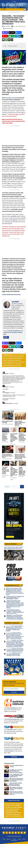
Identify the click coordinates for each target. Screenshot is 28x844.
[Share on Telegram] (16, 36)
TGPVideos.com (11, 730)
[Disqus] (14, 388)
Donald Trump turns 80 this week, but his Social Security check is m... (16, 793)
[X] (10, 833)
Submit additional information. (11, 294)
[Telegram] (19, 833)
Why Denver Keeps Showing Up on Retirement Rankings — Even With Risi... (16, 780)
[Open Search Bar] (21, 9)
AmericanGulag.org (13, 719)
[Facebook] (13, 833)
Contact (14, 839)
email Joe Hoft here (14, 331)
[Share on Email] (9, 39)
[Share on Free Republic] (22, 36)
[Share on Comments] (3, 39)
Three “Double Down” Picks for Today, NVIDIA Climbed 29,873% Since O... (16, 775)
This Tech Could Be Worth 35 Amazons (16, 766)
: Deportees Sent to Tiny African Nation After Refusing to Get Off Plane (14, 654)
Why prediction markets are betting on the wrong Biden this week (15, 788)
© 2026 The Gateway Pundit (14, 836)
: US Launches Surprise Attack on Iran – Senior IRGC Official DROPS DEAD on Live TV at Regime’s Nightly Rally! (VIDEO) (14, 628)
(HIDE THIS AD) (17, 12)
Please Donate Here (14, 800)
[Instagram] (22, 833)
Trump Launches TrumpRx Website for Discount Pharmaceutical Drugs (15, 784)
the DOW (13, 216)
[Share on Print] (12, 39)
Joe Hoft (15, 302)
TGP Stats (14, 757)
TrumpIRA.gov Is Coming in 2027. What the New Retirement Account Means (16, 771)
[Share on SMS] (6, 39)
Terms (23, 839)
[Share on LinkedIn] (19, 36)
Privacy (19, 839)
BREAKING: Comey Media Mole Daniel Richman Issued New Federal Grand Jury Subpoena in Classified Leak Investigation (14, 617)
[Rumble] (16, 833)
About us (9, 839)
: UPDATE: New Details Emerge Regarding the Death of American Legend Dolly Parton (15, 650)
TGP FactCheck (8, 751)
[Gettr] (7, 833)
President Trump (11, 98)
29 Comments (8, 28)
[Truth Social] (4, 833)
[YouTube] (25, 833)
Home (4, 839)
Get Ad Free (14, 840)
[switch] (26, 9)
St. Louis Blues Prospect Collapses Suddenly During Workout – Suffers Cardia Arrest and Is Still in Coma (15, 611)
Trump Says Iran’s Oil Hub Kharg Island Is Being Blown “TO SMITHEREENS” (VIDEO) (15, 597)
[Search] (22, 486)
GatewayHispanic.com (13, 708)
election (15, 220)
